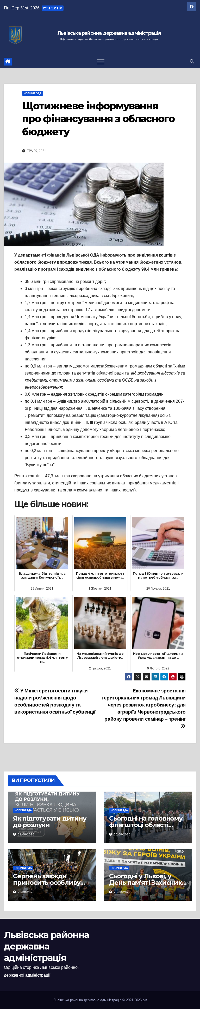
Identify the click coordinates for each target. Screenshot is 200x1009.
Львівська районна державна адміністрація (109, 33)
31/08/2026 (26, 834)
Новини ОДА (32, 93)
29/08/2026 (26, 892)
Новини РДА (23, 810)
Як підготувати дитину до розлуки (49, 822)
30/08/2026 (122, 834)
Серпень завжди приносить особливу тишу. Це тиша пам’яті (49, 882)
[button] (192, 61)
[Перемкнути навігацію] (101, 61)
